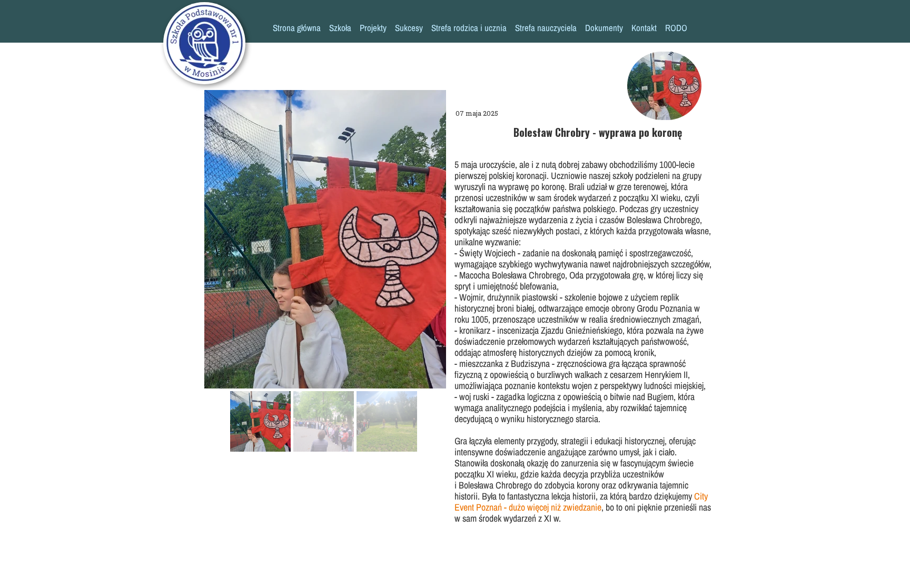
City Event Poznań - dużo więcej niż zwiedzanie (581, 502)
